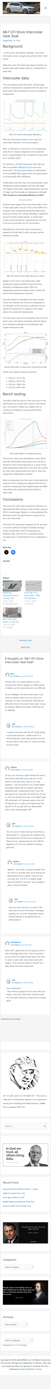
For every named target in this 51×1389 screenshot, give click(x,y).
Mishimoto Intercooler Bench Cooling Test (10, 595)
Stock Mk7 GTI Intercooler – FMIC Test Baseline (32, 595)
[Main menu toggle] (45, 8)
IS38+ (30, 85)
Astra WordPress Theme (31, 1369)
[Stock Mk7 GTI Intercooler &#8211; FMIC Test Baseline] (33, 586)
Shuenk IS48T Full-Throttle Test (17, 1206)
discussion (22, 170)
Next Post (25, 647)
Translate (23, 1345)
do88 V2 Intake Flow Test (14, 1193)
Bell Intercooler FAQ (27, 164)
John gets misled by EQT (13, 1197)
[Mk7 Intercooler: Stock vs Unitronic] (12, 612)
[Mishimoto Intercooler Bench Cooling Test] (12, 586)
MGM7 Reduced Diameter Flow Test (18, 1202)
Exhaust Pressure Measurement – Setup (20, 1189)
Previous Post (25, 640)
